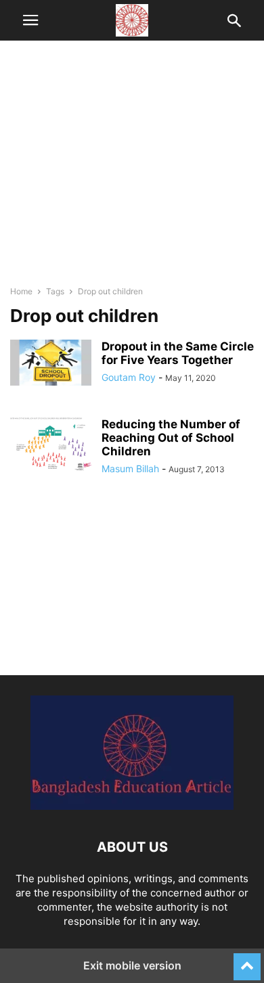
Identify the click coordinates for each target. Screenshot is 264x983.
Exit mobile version (132, 965)
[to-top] (247, 960)
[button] (30, 20)
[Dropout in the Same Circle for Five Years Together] (50, 363)
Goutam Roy (129, 377)
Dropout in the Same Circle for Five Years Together (178, 353)
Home (21, 291)
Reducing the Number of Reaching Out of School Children (171, 437)
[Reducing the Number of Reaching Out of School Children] (50, 444)
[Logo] (132, 806)
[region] (132, 169)
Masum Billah (130, 468)
